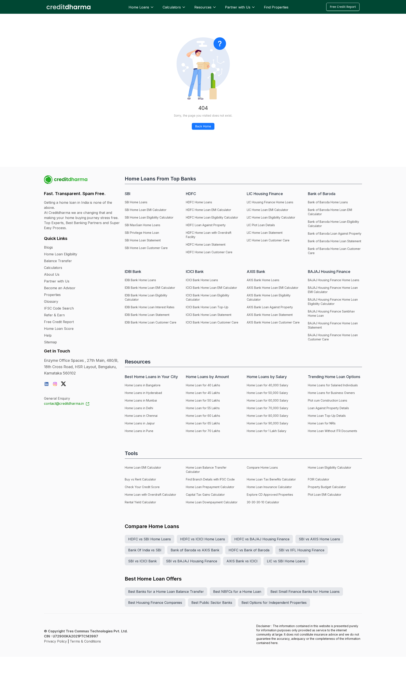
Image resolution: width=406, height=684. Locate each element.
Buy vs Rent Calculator (140, 479)
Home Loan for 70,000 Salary (267, 408)
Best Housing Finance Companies (155, 602)
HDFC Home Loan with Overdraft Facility (208, 235)
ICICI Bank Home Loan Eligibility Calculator (207, 297)
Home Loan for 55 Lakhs (203, 408)
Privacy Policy (55, 641)
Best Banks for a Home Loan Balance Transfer (166, 591)
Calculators (172, 7)
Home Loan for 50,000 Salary (267, 393)
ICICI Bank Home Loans (202, 280)
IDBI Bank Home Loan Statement (147, 315)
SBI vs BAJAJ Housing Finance (191, 561)
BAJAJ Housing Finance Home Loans (333, 280)
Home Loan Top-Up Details (327, 415)
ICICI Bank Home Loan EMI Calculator (211, 287)
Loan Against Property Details (328, 408)
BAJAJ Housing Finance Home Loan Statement (333, 325)
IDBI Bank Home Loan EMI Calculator (150, 287)
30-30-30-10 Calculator (263, 502)
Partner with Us (237, 7)
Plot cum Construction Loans (327, 400)
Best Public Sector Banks (211, 602)
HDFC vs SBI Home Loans (149, 539)
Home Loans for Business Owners (331, 393)
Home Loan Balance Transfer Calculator (206, 469)
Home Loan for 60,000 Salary (267, 400)
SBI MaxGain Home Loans (142, 225)
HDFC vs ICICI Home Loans (202, 539)
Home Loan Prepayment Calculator (210, 487)
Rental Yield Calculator (140, 502)
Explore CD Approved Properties (270, 494)
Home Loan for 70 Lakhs (203, 431)
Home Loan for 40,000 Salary (267, 385)
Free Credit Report (343, 7)
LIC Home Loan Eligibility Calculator (271, 217)
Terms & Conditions (85, 641)
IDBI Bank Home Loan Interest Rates (149, 307)
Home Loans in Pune (139, 431)
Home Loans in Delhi (139, 408)
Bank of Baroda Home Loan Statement (334, 241)
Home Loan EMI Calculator (143, 467)
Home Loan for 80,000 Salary (267, 415)
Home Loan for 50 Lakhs (203, 400)
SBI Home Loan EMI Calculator (145, 210)
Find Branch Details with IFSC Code (210, 479)
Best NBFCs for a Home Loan (237, 591)
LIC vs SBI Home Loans (286, 561)
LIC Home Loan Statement (265, 232)
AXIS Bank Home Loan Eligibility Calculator (269, 297)
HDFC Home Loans (199, 202)
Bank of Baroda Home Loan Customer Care (334, 251)
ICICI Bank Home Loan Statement (208, 315)
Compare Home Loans (262, 467)
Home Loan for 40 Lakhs (203, 385)
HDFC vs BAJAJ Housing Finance (261, 539)
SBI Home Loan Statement (143, 240)
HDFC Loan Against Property (206, 225)
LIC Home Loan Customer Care (268, 240)
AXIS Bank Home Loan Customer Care (273, 322)
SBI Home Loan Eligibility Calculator (149, 217)
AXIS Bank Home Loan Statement (270, 315)
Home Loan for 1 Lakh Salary (266, 431)
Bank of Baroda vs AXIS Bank (195, 550)
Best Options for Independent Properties (274, 602)
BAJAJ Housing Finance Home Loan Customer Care (333, 337)
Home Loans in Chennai (141, 415)
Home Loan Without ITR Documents (332, 431)
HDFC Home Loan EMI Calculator (208, 210)
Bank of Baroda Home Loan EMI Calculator (330, 212)
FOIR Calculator (318, 479)
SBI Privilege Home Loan (142, 232)
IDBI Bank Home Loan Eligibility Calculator (146, 297)
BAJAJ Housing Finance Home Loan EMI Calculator (333, 290)
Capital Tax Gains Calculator (205, 494)
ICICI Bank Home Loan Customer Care (212, 322)
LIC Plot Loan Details (261, 225)
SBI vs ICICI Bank (142, 561)
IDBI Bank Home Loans (140, 280)
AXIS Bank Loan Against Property (270, 307)
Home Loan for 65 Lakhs (203, 423)
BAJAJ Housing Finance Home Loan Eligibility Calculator (333, 302)
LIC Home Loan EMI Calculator (267, 210)
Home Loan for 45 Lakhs (203, 393)
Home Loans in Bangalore (142, 385)
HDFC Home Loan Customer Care (209, 252)
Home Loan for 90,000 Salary (267, 423)
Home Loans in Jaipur (140, 423)
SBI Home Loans (136, 202)
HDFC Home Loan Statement (205, 244)
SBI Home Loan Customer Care (146, 248)
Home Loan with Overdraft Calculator (150, 494)
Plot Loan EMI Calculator (324, 494)
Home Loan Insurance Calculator (269, 487)
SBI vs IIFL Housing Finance (301, 550)
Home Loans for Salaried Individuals (333, 385)
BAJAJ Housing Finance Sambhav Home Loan (331, 313)
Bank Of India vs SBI (144, 550)
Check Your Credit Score (142, 487)
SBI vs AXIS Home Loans (319, 539)
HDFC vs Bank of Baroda (249, 550)
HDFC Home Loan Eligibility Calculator (212, 217)
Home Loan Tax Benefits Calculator (271, 479)
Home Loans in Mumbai (141, 400)
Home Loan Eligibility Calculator (329, 467)
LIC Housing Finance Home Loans (270, 202)
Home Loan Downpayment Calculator (211, 502)
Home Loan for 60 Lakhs (203, 415)
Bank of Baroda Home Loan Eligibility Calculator (333, 224)
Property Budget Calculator (327, 487)
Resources (202, 7)
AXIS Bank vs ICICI (242, 561)
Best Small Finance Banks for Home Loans (305, 591)
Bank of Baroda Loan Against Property (334, 233)
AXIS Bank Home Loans (263, 280)
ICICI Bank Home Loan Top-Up (207, 307)
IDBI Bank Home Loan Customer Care (150, 322)
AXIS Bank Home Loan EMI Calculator (272, 287)
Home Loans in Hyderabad (143, 393)
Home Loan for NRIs (322, 423)
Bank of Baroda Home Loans (328, 202)
